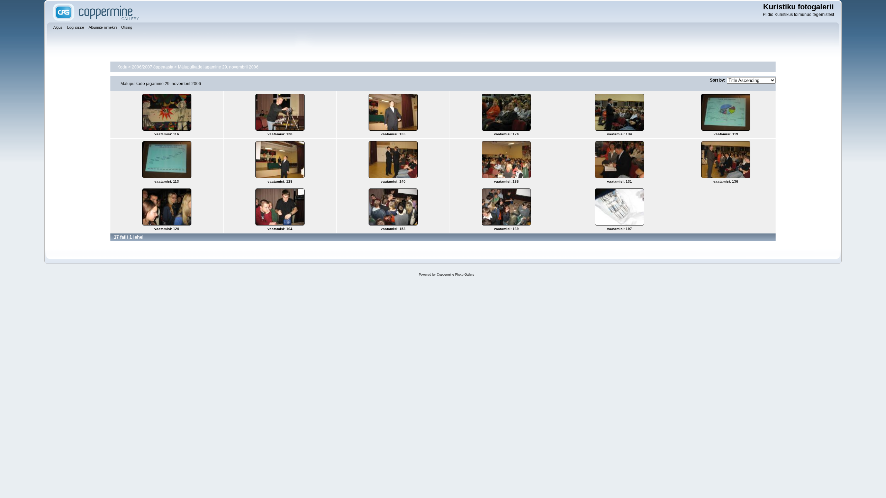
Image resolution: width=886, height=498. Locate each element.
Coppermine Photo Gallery (455, 274)
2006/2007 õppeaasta (152, 67)
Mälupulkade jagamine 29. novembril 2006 (218, 67)
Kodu (122, 67)
